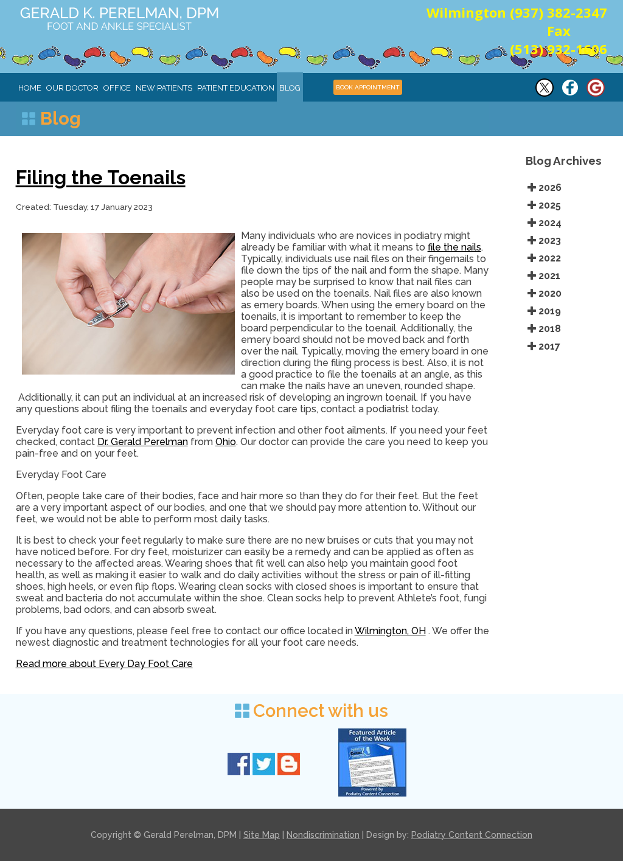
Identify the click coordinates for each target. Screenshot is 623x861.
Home (29, 87)
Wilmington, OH (390, 631)
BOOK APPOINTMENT (368, 87)
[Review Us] (595, 94)
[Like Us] (570, 94)
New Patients (164, 87)
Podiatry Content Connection (471, 835)
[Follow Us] (544, 94)
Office (117, 87)
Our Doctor (72, 87)
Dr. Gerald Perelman (142, 442)
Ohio (225, 442)
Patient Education (235, 87)
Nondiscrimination (323, 835)
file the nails (454, 247)
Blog (290, 87)
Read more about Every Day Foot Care (104, 663)
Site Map (261, 835)
